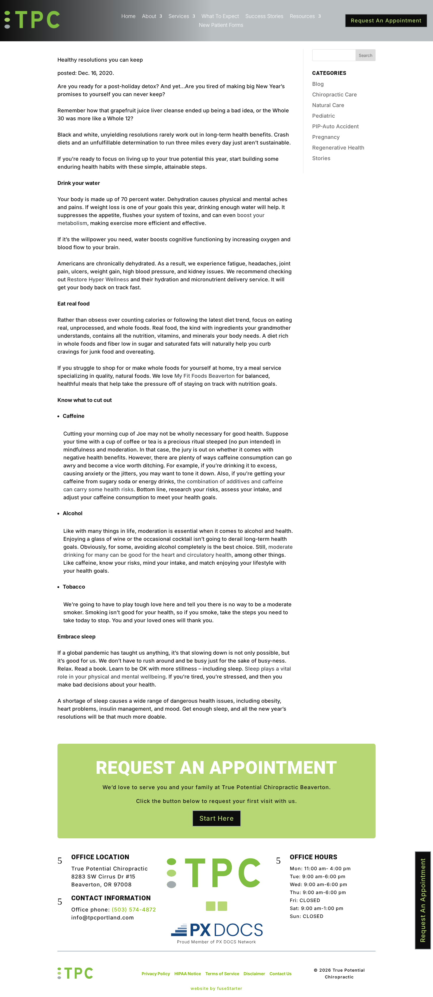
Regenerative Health (338, 147)
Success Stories (264, 16)
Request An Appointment (386, 20)
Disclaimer (254, 973)
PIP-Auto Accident (335, 126)
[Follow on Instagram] (222, 906)
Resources (302, 16)
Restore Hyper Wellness (98, 279)
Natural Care (328, 105)
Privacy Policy (156, 973)
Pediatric (323, 116)
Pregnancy (326, 137)
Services (178, 16)
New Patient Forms (221, 25)
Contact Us (281, 973)
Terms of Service (222, 973)
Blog (318, 84)
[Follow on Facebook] (210, 906)
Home (128, 16)
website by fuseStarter (216, 988)
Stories (321, 158)
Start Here (216, 818)
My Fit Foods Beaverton (204, 376)
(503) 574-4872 (134, 909)
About (149, 16)
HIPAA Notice (187, 973)
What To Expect (220, 16)
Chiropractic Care (334, 94)
